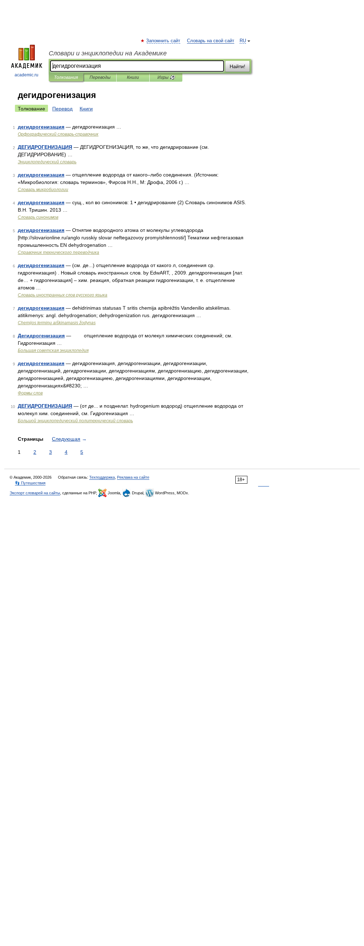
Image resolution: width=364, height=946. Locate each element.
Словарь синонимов (38, 217)
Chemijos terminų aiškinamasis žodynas (57, 322)
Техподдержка (102, 477)
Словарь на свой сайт (210, 40)
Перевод (62, 109)
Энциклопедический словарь (47, 161)
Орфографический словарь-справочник (58, 134)
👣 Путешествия (30, 483)
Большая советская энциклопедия (53, 350)
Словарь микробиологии (43, 189)
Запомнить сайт (163, 40)
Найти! (237, 66)
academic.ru (26, 74)
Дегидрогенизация (41, 335)
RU (243, 40)
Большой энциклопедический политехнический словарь (75, 420)
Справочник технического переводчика (58, 252)
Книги (133, 77)
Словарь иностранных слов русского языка (62, 295)
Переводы (100, 77)
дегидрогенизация (41, 127)
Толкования (66, 77)
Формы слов (30, 393)
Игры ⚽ (166, 77)
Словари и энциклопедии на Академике (108, 53)
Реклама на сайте (133, 477)
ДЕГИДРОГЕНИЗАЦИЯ (45, 147)
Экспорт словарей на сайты (35, 493)
